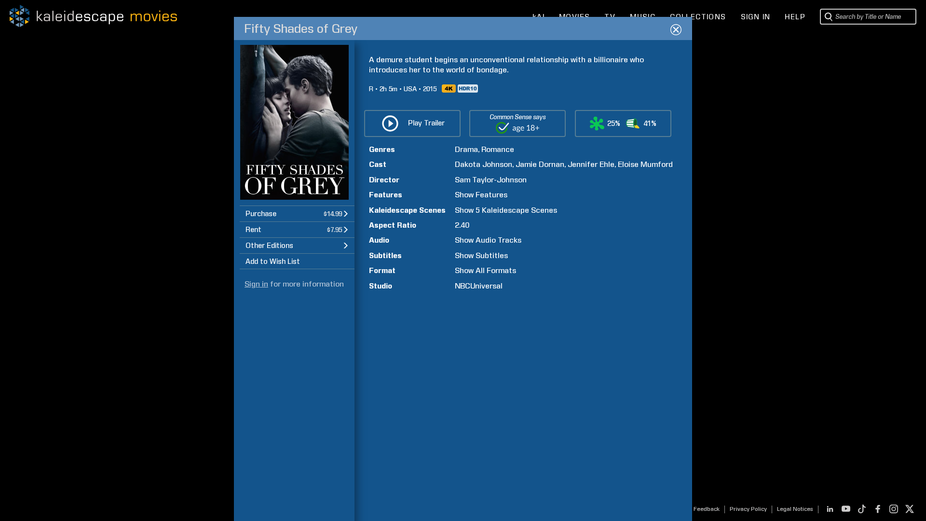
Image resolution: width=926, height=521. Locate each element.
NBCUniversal (479, 285)
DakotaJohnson (483, 164)
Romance (497, 149)
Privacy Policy (748, 509)
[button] (297, 213)
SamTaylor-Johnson (491, 179)
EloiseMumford (645, 164)
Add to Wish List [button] (272, 261)
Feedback (707, 509)
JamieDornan (540, 164)
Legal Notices (795, 509)
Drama (466, 149)
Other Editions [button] (269, 245)
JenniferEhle (591, 164)
